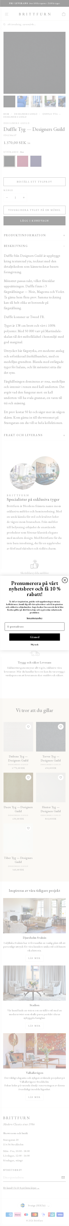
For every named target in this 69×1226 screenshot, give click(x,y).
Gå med (34, 637)
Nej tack (34, 644)
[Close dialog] (65, 580)
